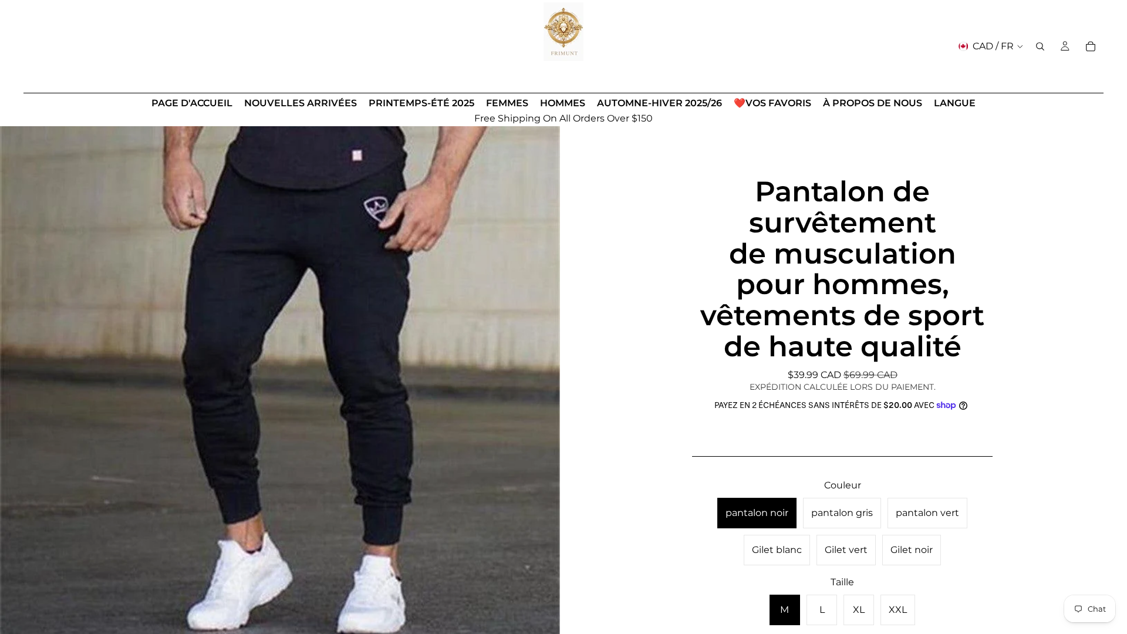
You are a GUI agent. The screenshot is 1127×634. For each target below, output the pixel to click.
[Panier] (1091, 46)
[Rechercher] (1040, 46)
